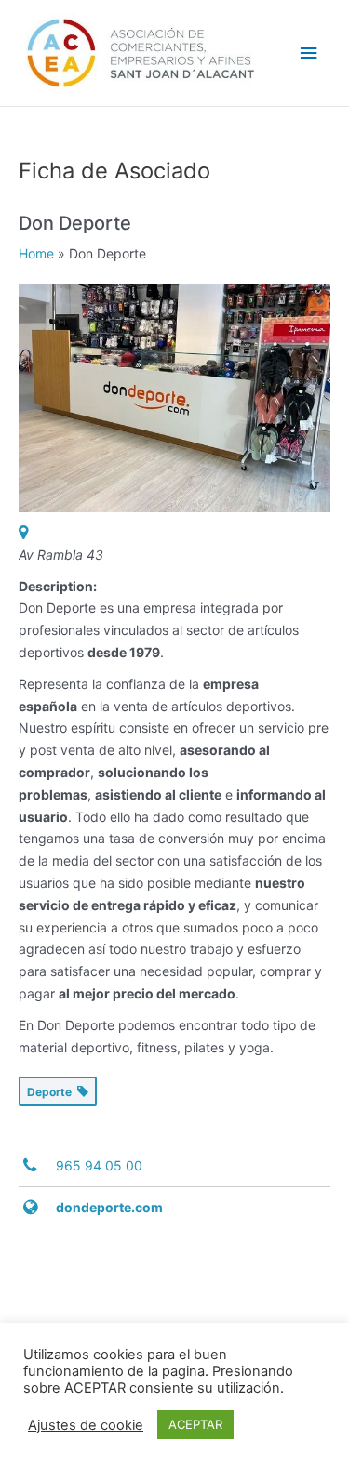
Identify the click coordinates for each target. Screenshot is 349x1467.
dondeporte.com (109, 1207)
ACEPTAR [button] (195, 1424)
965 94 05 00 (99, 1165)
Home (36, 253)
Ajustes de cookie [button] (85, 1425)
